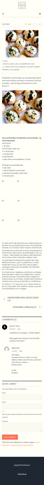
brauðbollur (22, 67)
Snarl (32, 64)
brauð (16, 67)
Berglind (16, 348)
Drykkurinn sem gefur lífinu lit (23, 299)
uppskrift (16, 70)
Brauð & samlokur (9, 64)
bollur (12, 67)
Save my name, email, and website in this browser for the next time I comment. (22, 415)
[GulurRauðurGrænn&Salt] (22, 5)
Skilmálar (22, 474)
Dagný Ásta (15, 326)
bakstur (7, 67)
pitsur (17, 64)
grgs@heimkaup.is (22, 465)
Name (4, 393)
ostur (11, 70)
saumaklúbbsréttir (25, 64)
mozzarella (30, 67)
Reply (18, 329)
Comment (5, 421)
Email (4, 402)
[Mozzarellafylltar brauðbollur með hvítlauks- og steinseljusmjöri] (22, 43)
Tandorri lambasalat (24, 307)
